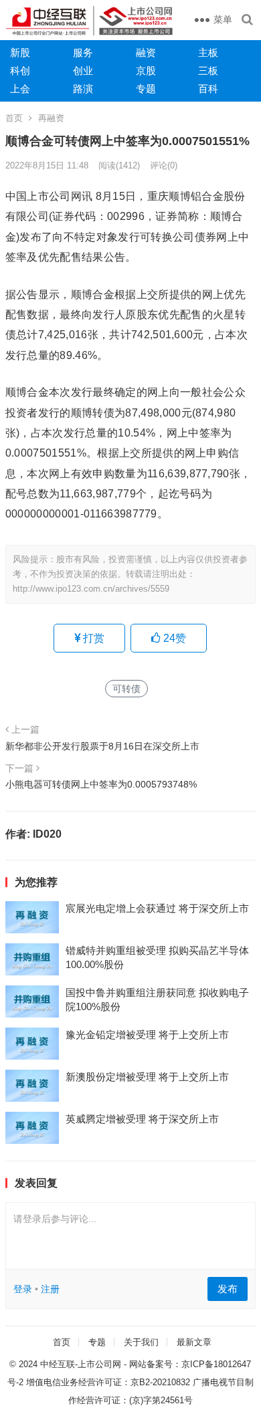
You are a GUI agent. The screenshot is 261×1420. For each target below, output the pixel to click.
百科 (208, 88)
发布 (227, 1288)
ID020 (47, 834)
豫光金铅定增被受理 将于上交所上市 (147, 1034)
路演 (83, 88)
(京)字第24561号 (161, 1400)
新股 (20, 52)
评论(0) (163, 165)
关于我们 (141, 1342)
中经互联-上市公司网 (80, 1364)
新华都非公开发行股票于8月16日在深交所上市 (102, 746)
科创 (20, 70)
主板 (208, 52)
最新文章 (194, 1342)
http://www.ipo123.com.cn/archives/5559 (91, 589)
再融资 (51, 118)
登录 (22, 1289)
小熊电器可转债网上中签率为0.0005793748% (101, 784)
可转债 (126, 688)
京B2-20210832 (160, 1382)
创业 (83, 70)
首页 (14, 118)
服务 (83, 52)
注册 (50, 1289)
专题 (146, 88)
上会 (20, 88)
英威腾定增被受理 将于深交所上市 (142, 1119)
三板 (208, 70)
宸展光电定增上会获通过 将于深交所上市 (157, 908)
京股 (146, 70)
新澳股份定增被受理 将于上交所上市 (147, 1076)
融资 (146, 52)
